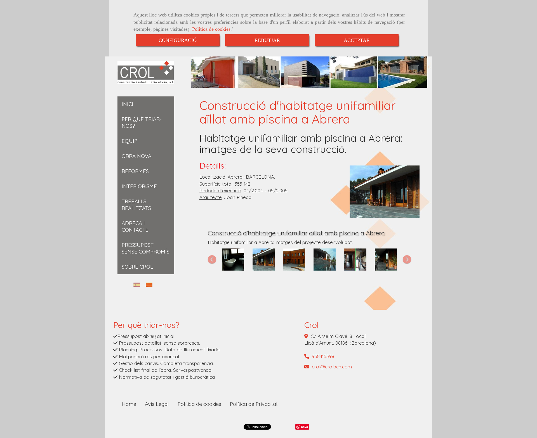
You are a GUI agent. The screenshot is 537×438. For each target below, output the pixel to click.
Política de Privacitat (254, 404)
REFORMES (135, 171)
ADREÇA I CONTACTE (135, 226)
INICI (127, 104)
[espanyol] (138, 285)
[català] (150, 285)
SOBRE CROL (137, 266)
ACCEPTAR (357, 40)
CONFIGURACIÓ (178, 40)
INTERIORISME (139, 186)
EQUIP (129, 141)
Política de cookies (211, 29)
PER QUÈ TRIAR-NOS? (142, 122)
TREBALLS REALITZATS (136, 204)
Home (129, 404)
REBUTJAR (267, 40)
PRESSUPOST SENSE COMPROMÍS (145, 248)
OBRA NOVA (136, 156)
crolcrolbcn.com (332, 367)
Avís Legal (157, 404)
